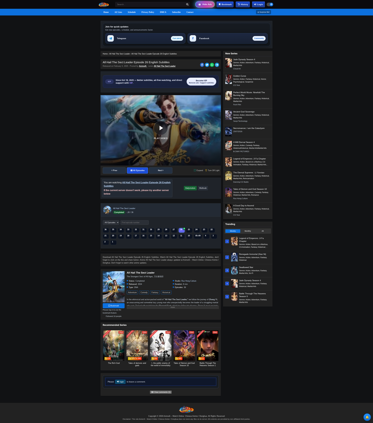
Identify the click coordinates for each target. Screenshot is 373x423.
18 (128, 236)
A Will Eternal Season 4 (244, 142)
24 (196, 229)
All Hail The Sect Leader (165, 66)
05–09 (197, 236)
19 (121, 236)
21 (105, 236)
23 (204, 229)
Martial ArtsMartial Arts (257, 148)
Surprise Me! (264, 12)
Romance (255, 195)
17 (136, 236)
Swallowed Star (246, 267)
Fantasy (155, 292)
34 (121, 229)
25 (189, 229)
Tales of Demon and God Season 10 (250, 189)
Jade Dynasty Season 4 (244, 59)
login (122, 382)
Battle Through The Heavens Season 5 (252, 295)
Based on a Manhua (254, 162)
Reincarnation (248, 178)
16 (143, 236)
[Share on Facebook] (202, 65)
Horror (263, 79)
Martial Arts (237, 65)
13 (166, 236)
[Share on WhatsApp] (212, 65)
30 (151, 229)
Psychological (238, 82)
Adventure (132, 292)
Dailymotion (190, 188)
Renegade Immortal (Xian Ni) (252, 254)
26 (181, 229)
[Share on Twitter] (207, 65)
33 (128, 229)
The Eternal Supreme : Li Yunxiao (248, 172)
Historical (166, 292)
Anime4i (143, 66)
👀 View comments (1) (160, 392)
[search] (187, 4)
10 (189, 236)
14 (159, 236)
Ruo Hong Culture (188, 281)
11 (181, 236)
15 (151, 236)
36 (105, 229)
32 (136, 229)
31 (143, 229)
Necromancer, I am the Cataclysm (249, 128)
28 (166, 229)
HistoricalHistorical (240, 148)
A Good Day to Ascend (243, 205)
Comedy (144, 292)
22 (212, 229)
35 (113, 229)
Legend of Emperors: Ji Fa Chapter (249, 158)
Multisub (202, 188)
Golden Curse (239, 76)
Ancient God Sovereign (244, 111)
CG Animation (244, 247)
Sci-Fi (251, 273)
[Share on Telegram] (217, 65)
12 (174, 236)
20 (113, 236)
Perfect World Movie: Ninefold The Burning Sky (249, 93)
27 (174, 229)
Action (242, 63)
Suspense (249, 82)
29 (159, 229)
